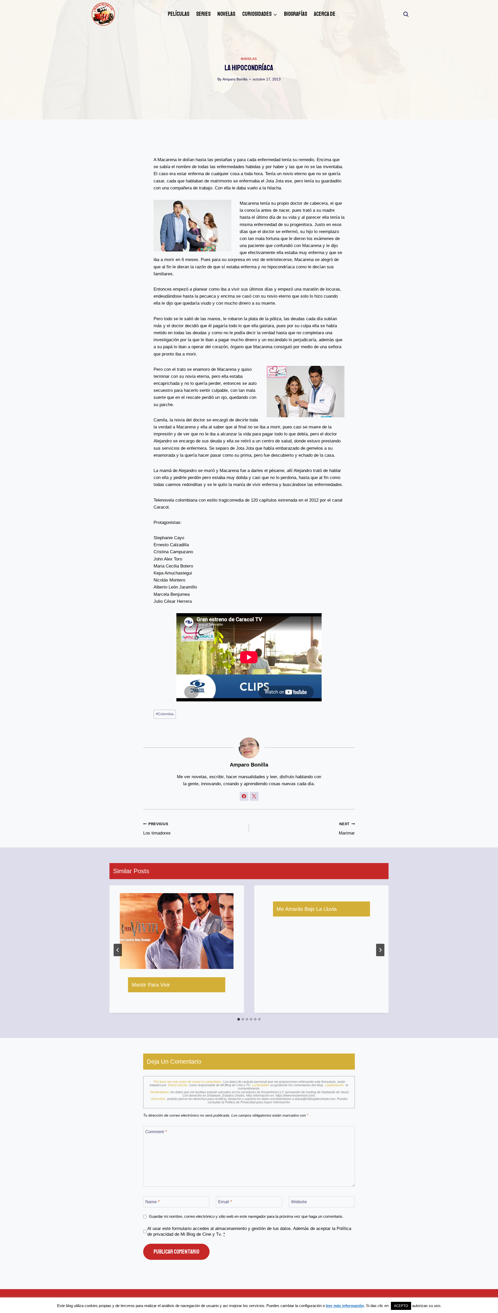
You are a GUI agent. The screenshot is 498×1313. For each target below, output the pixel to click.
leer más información (345, 1305)
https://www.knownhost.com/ (295, 1095)
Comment (156, 1131)
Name (152, 1201)
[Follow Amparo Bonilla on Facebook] (244, 796)
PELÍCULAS (178, 14)
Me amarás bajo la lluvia (306, 909)
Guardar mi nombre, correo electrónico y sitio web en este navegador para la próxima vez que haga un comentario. (246, 1216)
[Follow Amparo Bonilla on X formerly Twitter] (254, 796)
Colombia (165, 714)
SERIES (203, 14)
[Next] (380, 950)
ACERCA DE (324, 14)
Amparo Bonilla (235, 79)
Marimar (347, 829)
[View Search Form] (406, 14)
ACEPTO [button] (401, 1306)
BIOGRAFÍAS (295, 14)
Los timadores (157, 829)
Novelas (249, 59)
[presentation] (176, 931)
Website (299, 1201)
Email (225, 1201)
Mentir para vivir (151, 985)
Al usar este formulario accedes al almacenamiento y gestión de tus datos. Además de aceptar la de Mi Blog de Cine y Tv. (249, 1231)
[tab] (238, 1019)
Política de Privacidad (240, 1102)
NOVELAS (226, 14)
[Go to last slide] (118, 950)
